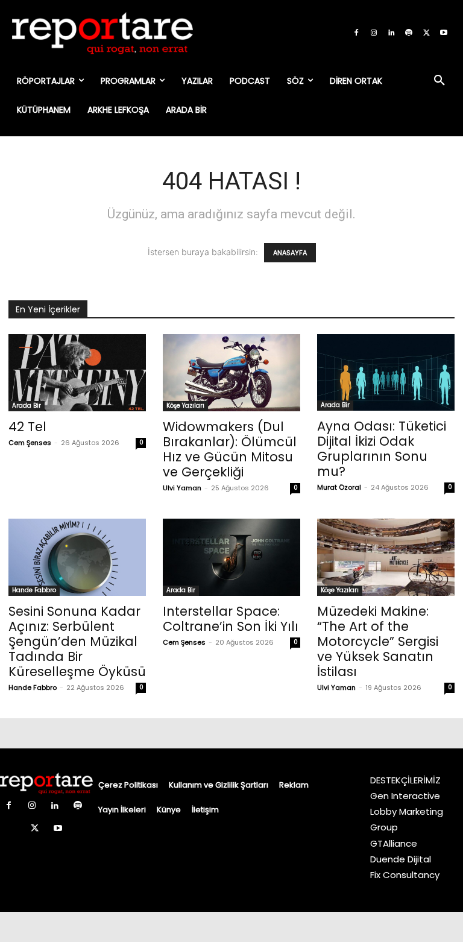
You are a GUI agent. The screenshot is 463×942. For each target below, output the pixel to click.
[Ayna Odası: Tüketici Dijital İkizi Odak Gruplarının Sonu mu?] (386, 372)
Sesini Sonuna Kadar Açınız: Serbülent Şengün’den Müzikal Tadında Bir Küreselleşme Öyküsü (77, 641)
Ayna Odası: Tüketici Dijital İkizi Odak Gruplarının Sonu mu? (381, 448)
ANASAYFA (290, 253)
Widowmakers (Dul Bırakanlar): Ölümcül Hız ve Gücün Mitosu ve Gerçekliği (230, 449)
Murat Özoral (339, 487)
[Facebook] (356, 33)
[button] (439, 80)
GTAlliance (393, 843)
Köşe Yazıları (185, 405)
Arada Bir (26, 405)
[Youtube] (443, 33)
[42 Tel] (77, 372)
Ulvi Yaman (182, 488)
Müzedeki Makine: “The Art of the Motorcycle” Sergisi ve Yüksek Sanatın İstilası (377, 641)
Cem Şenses (29, 442)
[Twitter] (426, 33)
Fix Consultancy (404, 874)
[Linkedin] (391, 33)
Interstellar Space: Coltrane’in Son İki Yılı (230, 618)
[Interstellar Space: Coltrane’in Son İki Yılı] (231, 557)
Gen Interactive (405, 795)
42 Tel (27, 426)
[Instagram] (374, 33)
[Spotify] (409, 33)
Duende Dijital (400, 859)
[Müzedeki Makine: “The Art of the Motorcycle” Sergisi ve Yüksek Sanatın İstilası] (386, 557)
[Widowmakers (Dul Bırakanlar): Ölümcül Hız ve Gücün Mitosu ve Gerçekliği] (231, 372)
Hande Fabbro (34, 590)
